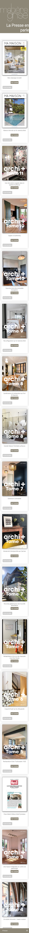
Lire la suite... (8, 87)
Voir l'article (14, 82)
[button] (23, 927)
